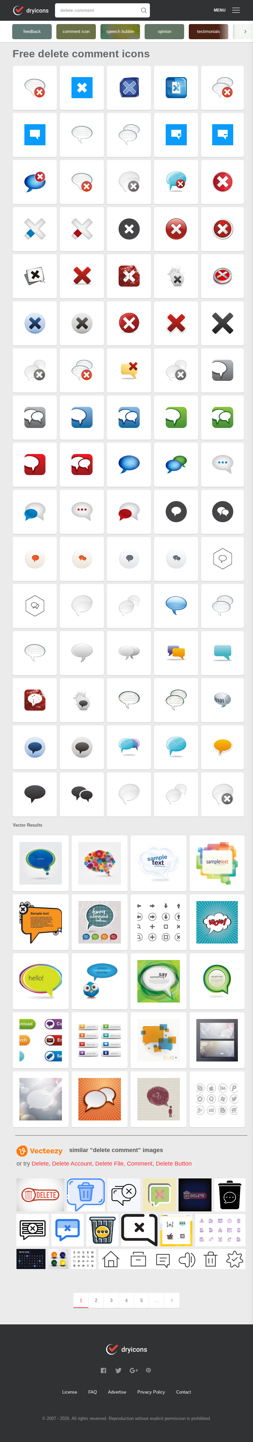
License (69, 1392)
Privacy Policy (151, 1392)
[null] (40, 1194)
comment (140, 1163)
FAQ (92, 1392)
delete (40, 1163)
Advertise (117, 1392)
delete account (72, 1163)
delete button (174, 1163)
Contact (183, 1392)
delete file (109, 1163)
